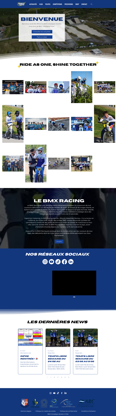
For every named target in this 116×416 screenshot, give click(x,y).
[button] (91, 188)
